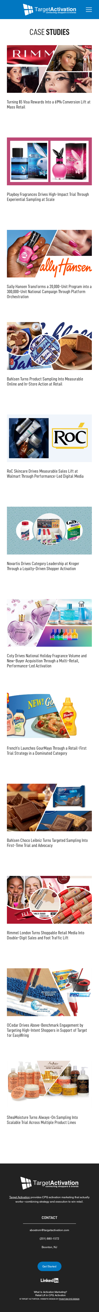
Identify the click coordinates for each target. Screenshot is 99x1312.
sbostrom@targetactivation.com (49, 1230)
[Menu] (89, 9)
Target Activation (19, 1197)
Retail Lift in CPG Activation (50, 1295)
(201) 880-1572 (49, 1238)
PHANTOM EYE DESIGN (69, 1299)
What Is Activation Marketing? (50, 1292)
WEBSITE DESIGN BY (49, 1299)
